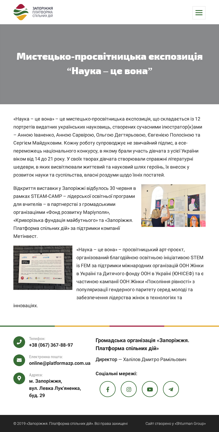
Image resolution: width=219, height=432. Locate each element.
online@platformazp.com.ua (60, 363)
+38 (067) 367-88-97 (51, 345)
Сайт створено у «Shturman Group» (176, 423)
